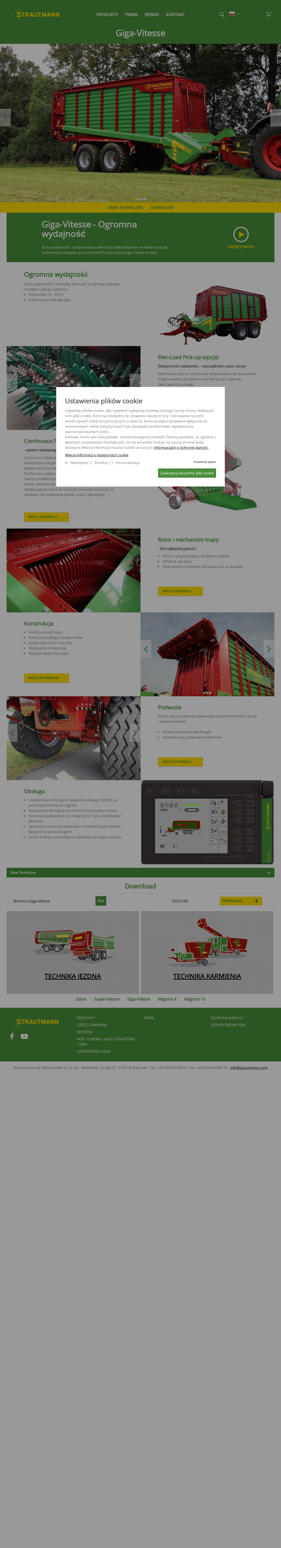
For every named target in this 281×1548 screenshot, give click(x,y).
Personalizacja (127, 462)
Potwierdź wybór (205, 462)
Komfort (102, 462)
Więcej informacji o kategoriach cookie (96, 455)
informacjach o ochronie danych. (181, 447)
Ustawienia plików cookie (103, 400)
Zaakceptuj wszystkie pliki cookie (187, 473)
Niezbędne (79, 462)
